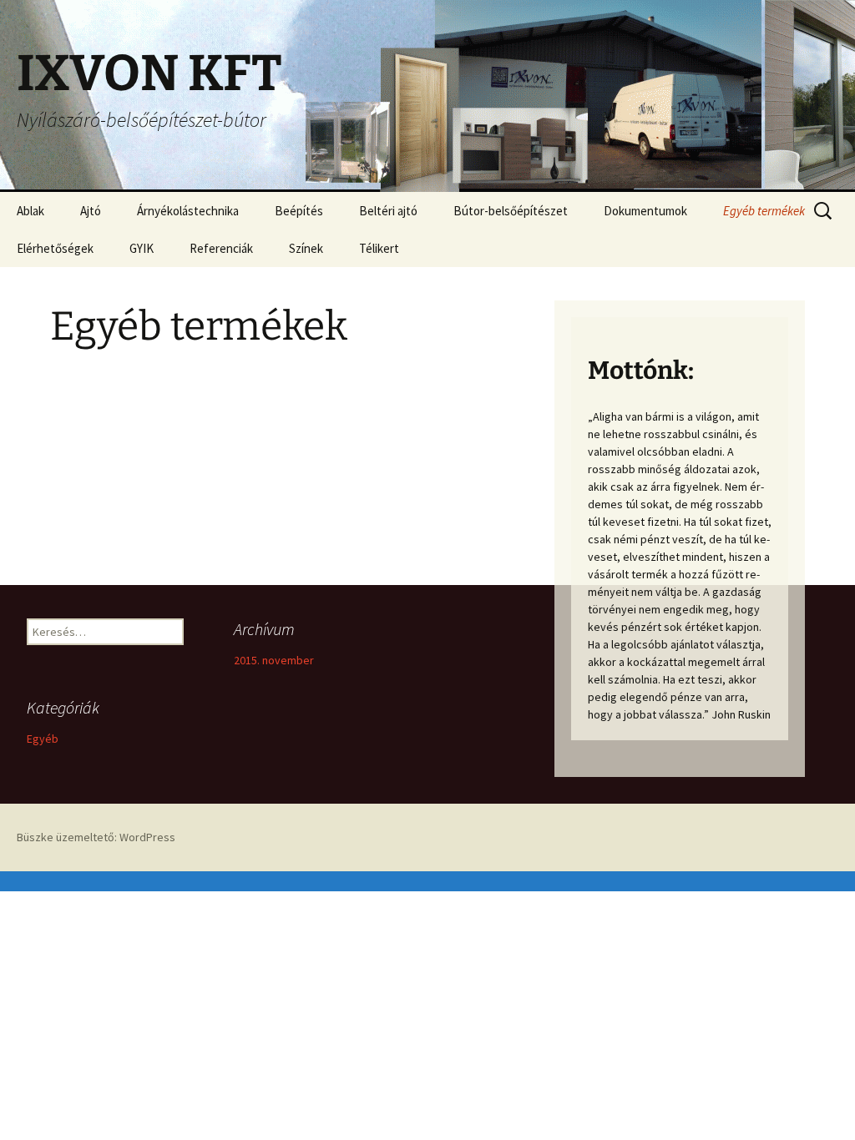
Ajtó (90, 211)
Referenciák (221, 248)
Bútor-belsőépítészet (510, 211)
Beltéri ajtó (388, 211)
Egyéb (42, 738)
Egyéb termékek (764, 211)
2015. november (274, 660)
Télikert (379, 248)
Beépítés (299, 211)
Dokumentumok (645, 211)
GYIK (141, 248)
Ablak (30, 211)
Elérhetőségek (55, 248)
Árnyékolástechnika (188, 211)
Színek (306, 248)
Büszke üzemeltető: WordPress (96, 837)
